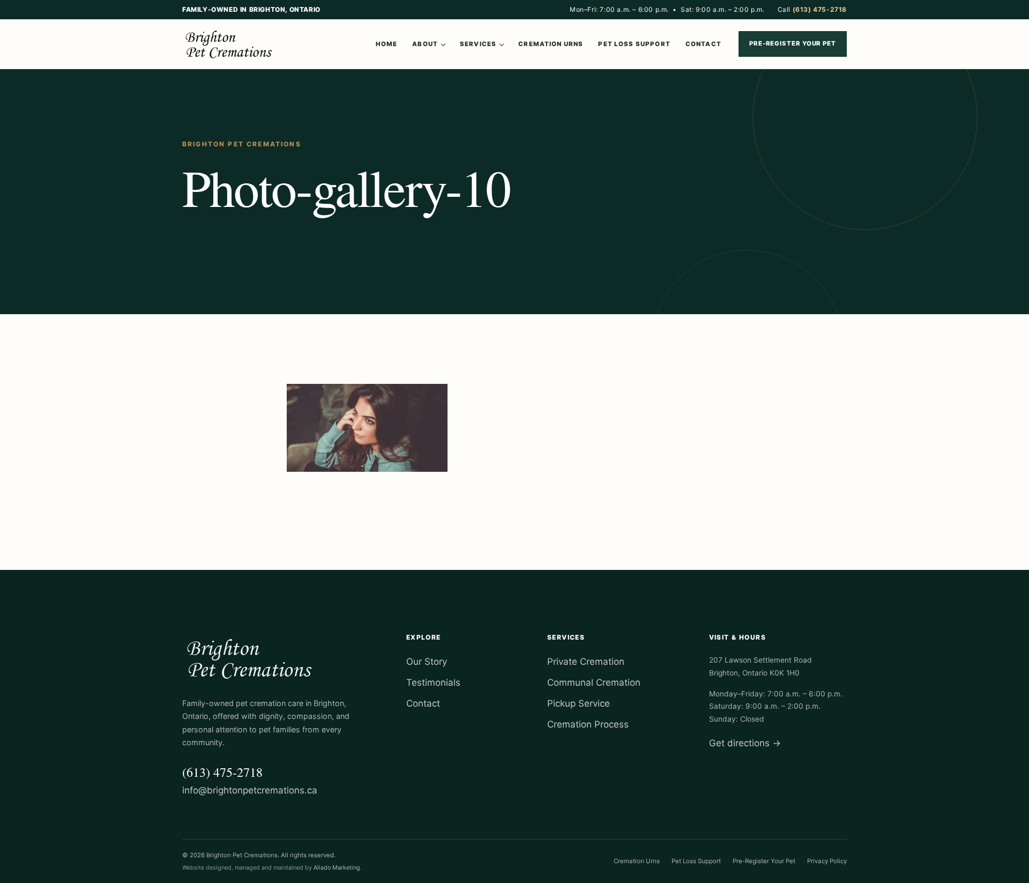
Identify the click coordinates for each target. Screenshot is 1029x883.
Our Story (426, 661)
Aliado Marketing (337, 867)
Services (478, 44)
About (425, 44)
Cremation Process (588, 724)
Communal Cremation (593, 682)
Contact (703, 44)
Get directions (745, 743)
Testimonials (433, 682)
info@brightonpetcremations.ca (249, 790)
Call (812, 9)
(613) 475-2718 (222, 772)
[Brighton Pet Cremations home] (230, 43)
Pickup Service (578, 703)
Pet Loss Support (634, 44)
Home (387, 44)
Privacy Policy (827, 861)
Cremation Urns (550, 44)
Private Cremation (585, 661)
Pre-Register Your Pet (792, 43)
